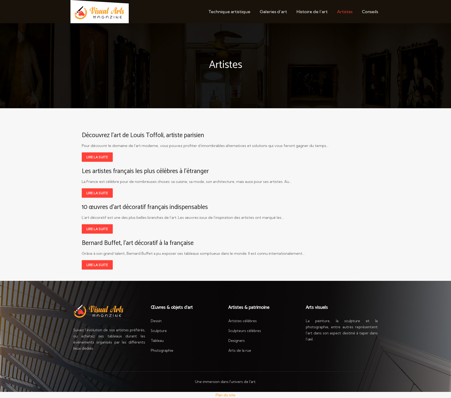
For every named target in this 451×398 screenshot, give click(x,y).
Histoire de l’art (312, 11)
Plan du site (225, 395)
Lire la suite (97, 157)
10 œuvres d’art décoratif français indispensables (145, 207)
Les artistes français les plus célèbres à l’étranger (145, 171)
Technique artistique (229, 11)
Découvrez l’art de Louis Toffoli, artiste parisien (143, 135)
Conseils (370, 11)
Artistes (345, 11)
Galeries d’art (273, 11)
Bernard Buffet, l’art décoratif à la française (138, 243)
